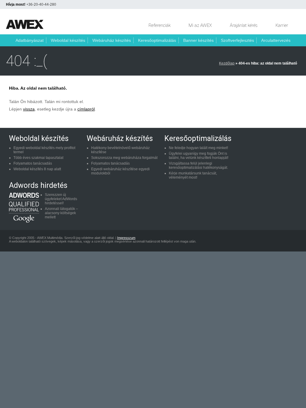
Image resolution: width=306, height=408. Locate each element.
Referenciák (160, 25)
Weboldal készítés (68, 40)
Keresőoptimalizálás (157, 40)
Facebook (247, 241)
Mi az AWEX (200, 25)
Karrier (282, 25)
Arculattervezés (275, 40)
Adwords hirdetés (38, 185)
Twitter (269, 241)
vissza (29, 109)
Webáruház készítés (111, 40)
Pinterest (258, 241)
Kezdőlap (227, 63)
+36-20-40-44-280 (41, 4)
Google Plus (292, 241)
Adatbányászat (30, 40)
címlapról (86, 109)
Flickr (281, 241)
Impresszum (126, 238)
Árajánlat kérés (244, 25)
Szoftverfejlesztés (237, 40)
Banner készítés (198, 40)
